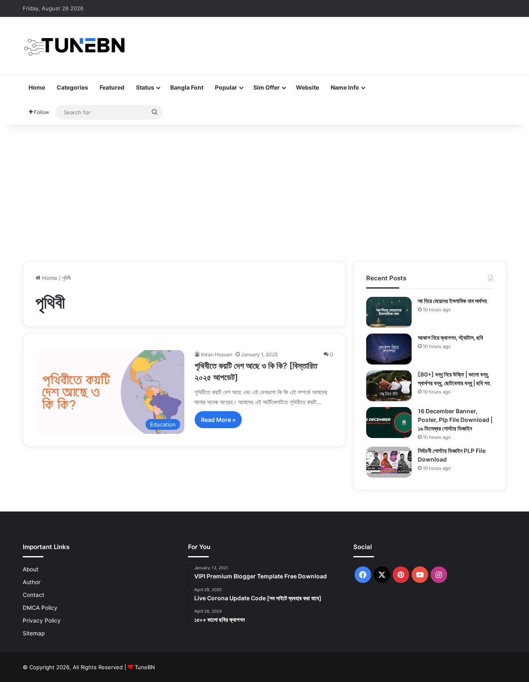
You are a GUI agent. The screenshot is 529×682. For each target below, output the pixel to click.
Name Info (345, 87)
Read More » (218, 419)
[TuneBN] (74, 45)
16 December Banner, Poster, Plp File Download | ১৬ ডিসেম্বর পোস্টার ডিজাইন (455, 419)
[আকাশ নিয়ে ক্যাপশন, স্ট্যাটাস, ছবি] (389, 349)
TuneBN (145, 667)
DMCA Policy (40, 607)
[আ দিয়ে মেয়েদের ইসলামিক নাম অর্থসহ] (389, 312)
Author (32, 582)
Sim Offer (266, 87)
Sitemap (34, 633)
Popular (226, 87)
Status (145, 87)
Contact (33, 595)
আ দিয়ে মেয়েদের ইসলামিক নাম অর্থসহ (452, 300)
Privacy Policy (42, 620)
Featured (112, 87)
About (30, 569)
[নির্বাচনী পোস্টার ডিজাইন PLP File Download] (389, 462)
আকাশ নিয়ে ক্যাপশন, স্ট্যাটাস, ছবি (450, 337)
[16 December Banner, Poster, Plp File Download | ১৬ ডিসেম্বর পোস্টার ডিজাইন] (389, 422)
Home (37, 87)
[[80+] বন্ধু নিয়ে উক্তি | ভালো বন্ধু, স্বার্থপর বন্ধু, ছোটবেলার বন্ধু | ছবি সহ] (389, 385)
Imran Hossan (216, 354)
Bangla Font (186, 87)
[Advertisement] (264, 191)
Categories (72, 87)
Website (307, 87)
